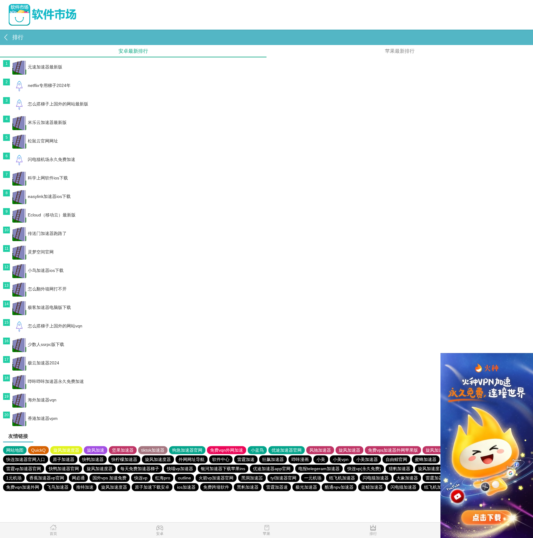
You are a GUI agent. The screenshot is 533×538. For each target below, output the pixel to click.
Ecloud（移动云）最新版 (52, 214)
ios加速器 (186, 487)
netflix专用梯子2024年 (49, 85)
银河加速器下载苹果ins (223, 468)
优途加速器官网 (286, 450)
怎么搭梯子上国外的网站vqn (55, 325)
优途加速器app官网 (272, 468)
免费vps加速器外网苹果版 (393, 450)
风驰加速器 (320, 450)
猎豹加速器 (399, 468)
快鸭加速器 (93, 459)
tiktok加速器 (152, 450)
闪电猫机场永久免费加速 (51, 159)
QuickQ (38, 450)
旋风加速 (95, 450)
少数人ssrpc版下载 (46, 344)
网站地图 (14, 450)
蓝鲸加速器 (372, 487)
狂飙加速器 (273, 459)
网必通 (78, 477)
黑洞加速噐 (252, 477)
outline (184, 477)
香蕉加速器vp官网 (46, 477)
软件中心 (220, 459)
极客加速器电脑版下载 (49, 307)
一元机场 (312, 477)
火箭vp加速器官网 (216, 477)
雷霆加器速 (436, 477)
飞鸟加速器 (57, 487)
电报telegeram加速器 (319, 468)
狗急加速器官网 (187, 450)
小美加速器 (367, 459)
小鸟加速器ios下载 (46, 270)
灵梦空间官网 (41, 251)
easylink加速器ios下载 (49, 196)
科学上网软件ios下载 (48, 177)
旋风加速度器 (66, 450)
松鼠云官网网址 (43, 140)
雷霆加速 (245, 459)
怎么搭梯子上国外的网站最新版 (58, 103)
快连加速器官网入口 (25, 459)
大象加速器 (407, 477)
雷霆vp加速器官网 (23, 468)
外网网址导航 (192, 459)
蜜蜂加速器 (425, 459)
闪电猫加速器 (376, 477)
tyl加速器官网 (283, 477)
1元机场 (14, 477)
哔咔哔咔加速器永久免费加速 (56, 381)
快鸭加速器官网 (64, 468)
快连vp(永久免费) (364, 468)
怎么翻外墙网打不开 (47, 288)
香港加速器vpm (43, 418)
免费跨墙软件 (216, 487)
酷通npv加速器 (339, 487)
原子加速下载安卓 (152, 487)
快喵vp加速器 (180, 468)
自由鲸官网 (396, 459)
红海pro (162, 477)
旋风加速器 (349, 450)
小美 (320, 459)
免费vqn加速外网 (22, 487)
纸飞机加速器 (342, 477)
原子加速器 (63, 459)
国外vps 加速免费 (109, 477)
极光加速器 (306, 487)
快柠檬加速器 (124, 459)
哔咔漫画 (300, 459)
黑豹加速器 (247, 487)
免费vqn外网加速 (226, 450)
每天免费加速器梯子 (139, 468)
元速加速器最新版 (45, 66)
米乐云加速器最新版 (47, 122)
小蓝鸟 (257, 450)
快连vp (140, 477)
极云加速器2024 (43, 362)
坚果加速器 (123, 450)
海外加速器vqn (42, 399)
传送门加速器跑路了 (47, 233)
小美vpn (341, 459)
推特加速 (84, 487)
